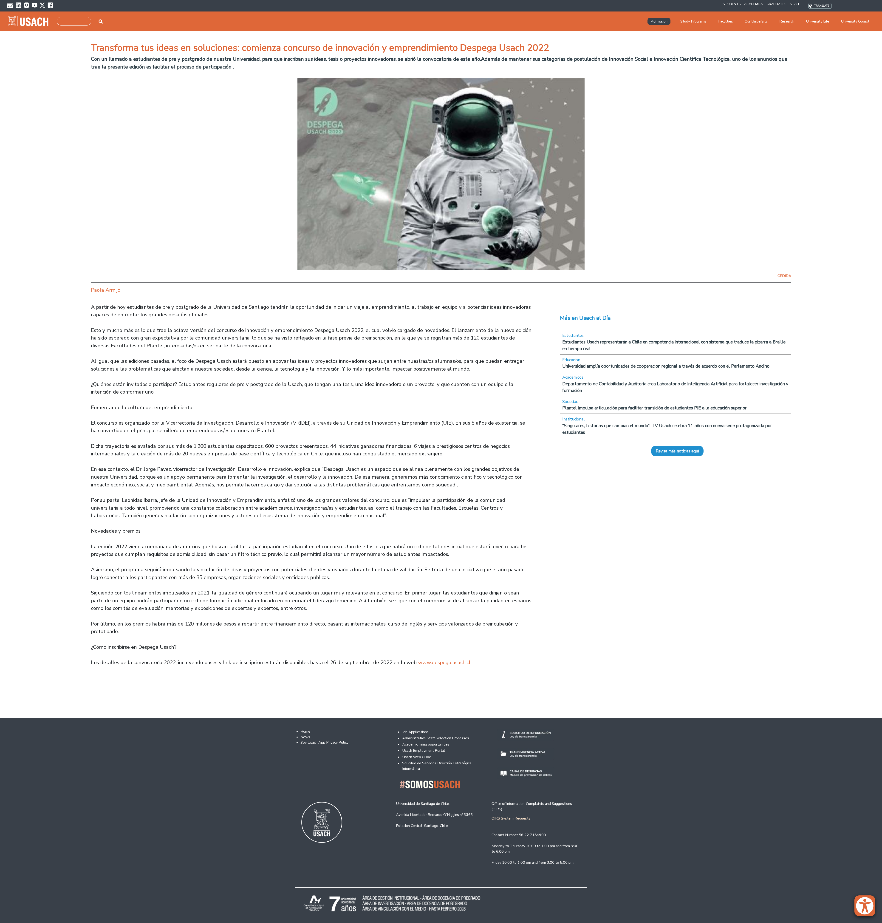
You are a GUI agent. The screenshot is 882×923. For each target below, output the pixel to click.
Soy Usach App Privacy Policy (324, 742)
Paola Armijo (105, 290)
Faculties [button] (725, 21)
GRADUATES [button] (776, 4)
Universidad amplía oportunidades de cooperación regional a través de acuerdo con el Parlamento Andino (665, 366)
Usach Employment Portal (423, 750)
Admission (659, 21)
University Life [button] (817, 21)
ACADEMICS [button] (753, 4)
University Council (855, 21)
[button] (867, 907)
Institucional (573, 419)
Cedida (784, 275)
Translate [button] (821, 6)
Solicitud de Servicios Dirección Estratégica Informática (436, 766)
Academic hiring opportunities (425, 744)
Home (305, 731)
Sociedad (570, 401)
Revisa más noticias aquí (677, 451)
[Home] (30, 21)
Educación (571, 360)
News (305, 737)
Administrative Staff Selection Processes (435, 738)
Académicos (572, 377)
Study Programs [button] (693, 21)
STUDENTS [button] (732, 4)
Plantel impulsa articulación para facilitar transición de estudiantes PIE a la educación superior (654, 408)
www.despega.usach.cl (444, 662)
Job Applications (415, 731)
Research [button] (786, 21)
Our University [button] (756, 21)
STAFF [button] (795, 4)
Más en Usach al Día (585, 318)
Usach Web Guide (416, 757)
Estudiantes (573, 335)
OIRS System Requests (511, 818)
